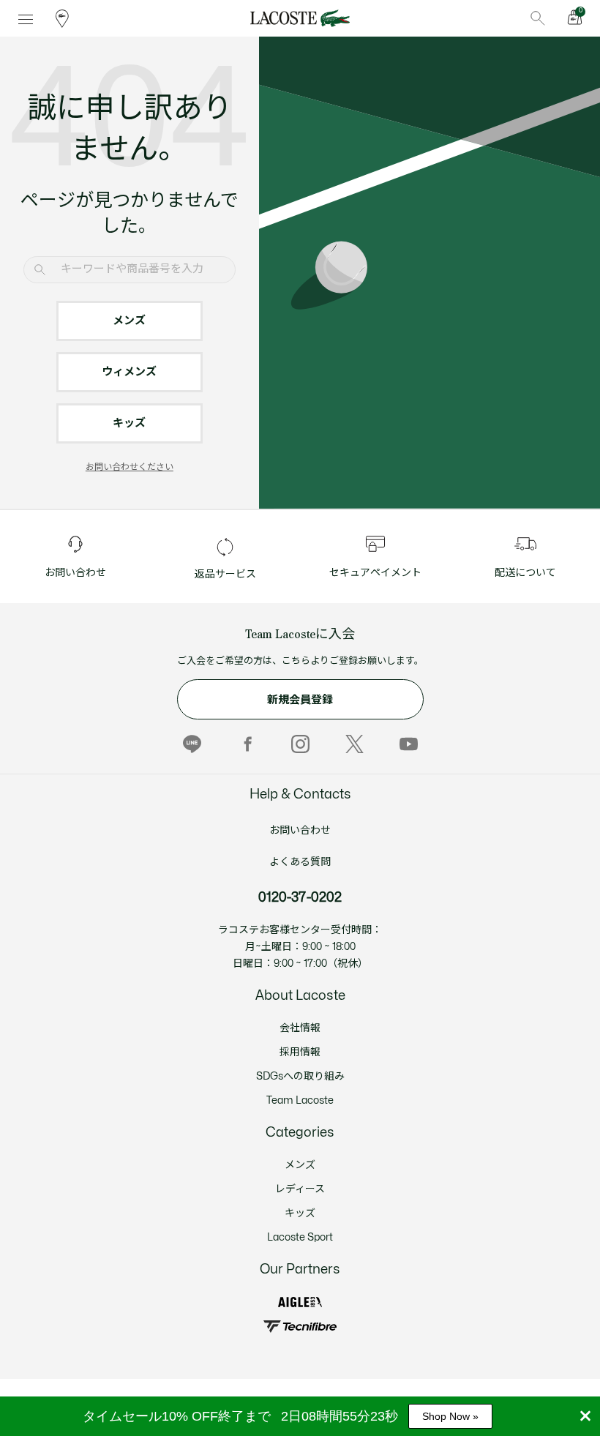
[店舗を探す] (62, 18)
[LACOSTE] (299, 18)
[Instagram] (300, 744)
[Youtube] (409, 744)
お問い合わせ (300, 830)
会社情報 (300, 1028)
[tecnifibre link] (299, 1327)
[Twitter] (354, 744)
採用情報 (300, 1052)
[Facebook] (246, 744)
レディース (300, 1189)
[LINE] (192, 744)
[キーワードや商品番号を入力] (538, 18)
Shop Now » (450, 1416)
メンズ (129, 320)
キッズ (129, 423)
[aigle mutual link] (300, 1302)
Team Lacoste (300, 1100)
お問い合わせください (129, 467)
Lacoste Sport (300, 1237)
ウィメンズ (129, 372)
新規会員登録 (300, 700)
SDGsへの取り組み (300, 1076)
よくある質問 (300, 862)
